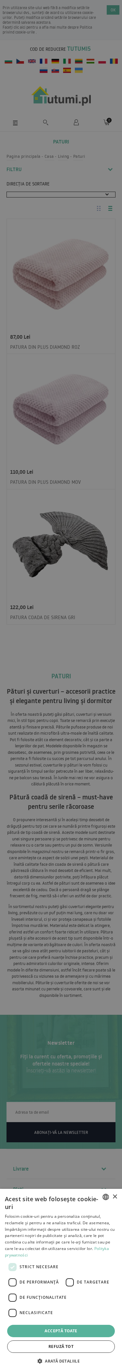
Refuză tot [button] (61, 1346)
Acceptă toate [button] (61, 1331)
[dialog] (61, 1280)
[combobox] (105, 1197)
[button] (61, 1361)
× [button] (114, 1196)
